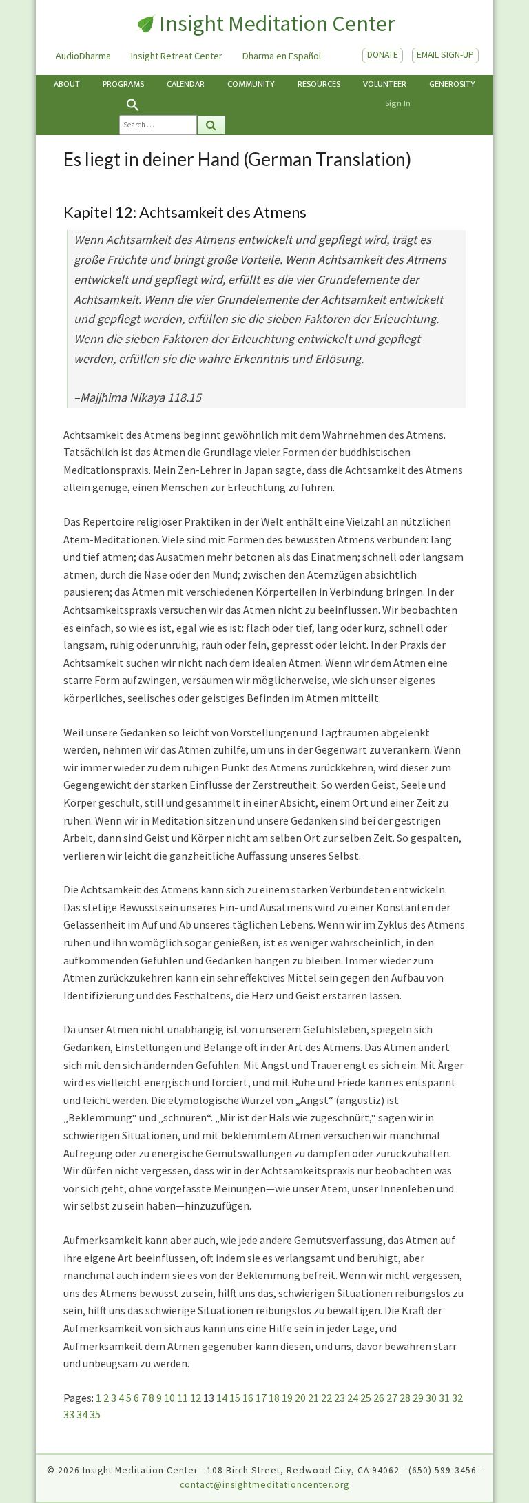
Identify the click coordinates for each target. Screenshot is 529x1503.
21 (313, 1397)
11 (182, 1397)
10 (169, 1397)
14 (221, 1397)
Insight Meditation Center (277, 23)
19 (287, 1397)
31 (444, 1397)
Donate (382, 55)
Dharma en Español (281, 56)
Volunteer (384, 84)
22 (326, 1397)
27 (391, 1397)
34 (81, 1414)
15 (234, 1397)
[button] (172, 104)
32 (457, 1397)
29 (418, 1397)
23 (339, 1397)
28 (405, 1397)
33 (68, 1414)
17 (261, 1397)
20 (300, 1397)
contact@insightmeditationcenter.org (264, 1485)
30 (431, 1397)
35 (95, 1414)
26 (378, 1397)
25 (365, 1397)
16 (247, 1397)
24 (352, 1397)
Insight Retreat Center (176, 56)
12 (195, 1397)
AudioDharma (83, 56)
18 (274, 1397)
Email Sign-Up (445, 55)
